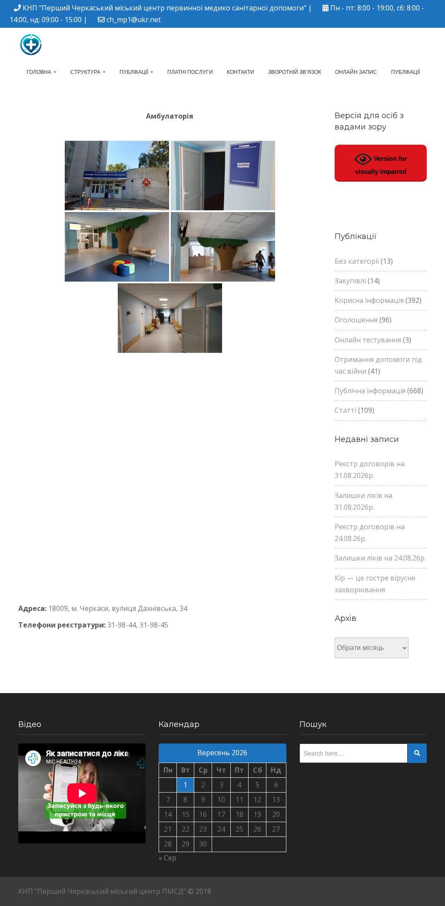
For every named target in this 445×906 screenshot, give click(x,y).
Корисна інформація (369, 300)
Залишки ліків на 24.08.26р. (380, 558)
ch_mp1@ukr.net (133, 19)
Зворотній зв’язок (294, 72)
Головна (39, 72)
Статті (345, 410)
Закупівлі (350, 280)
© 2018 (199, 891)
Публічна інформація (370, 390)
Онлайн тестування (368, 340)
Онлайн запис (356, 72)
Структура (85, 72)
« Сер (167, 858)
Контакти (240, 72)
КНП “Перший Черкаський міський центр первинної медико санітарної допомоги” (164, 8)
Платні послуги (190, 72)
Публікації (134, 72)
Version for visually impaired (381, 165)
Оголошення (356, 320)
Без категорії (357, 261)
